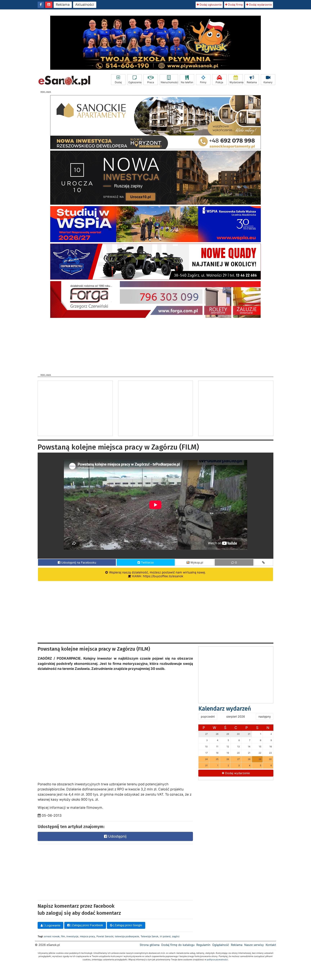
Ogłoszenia (134, 82)
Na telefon (187, 82)
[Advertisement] (155, 344)
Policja (219, 82)
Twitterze (147, 562)
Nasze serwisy (254, 945)
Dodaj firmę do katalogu (178, 945)
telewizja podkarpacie (127, 936)
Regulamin (203, 945)
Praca (150, 82)
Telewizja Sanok (149, 936)
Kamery (267, 82)
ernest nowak (52, 936)
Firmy (203, 82)
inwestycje (72, 936)
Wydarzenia (236, 82)
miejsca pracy (87, 936)
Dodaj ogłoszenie (210, 4)
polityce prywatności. (217, 959)
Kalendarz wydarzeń (224, 708)
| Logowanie (51, 925)
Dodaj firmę (235, 4)
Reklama (63, 5)
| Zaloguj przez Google (127, 925)
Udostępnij (117, 836)
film (63, 936)
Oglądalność (220, 945)
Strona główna (149, 945)
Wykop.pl (196, 562)
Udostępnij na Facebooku (78, 562)
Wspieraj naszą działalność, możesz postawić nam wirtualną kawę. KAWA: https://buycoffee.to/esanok (157, 574)
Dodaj (118, 82)
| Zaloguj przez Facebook (86, 925)
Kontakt (271, 945)
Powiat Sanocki (104, 936)
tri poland (165, 936)
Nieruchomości (169, 82)
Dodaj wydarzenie (260, 4)
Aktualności (84, 5)
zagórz (175, 936)
